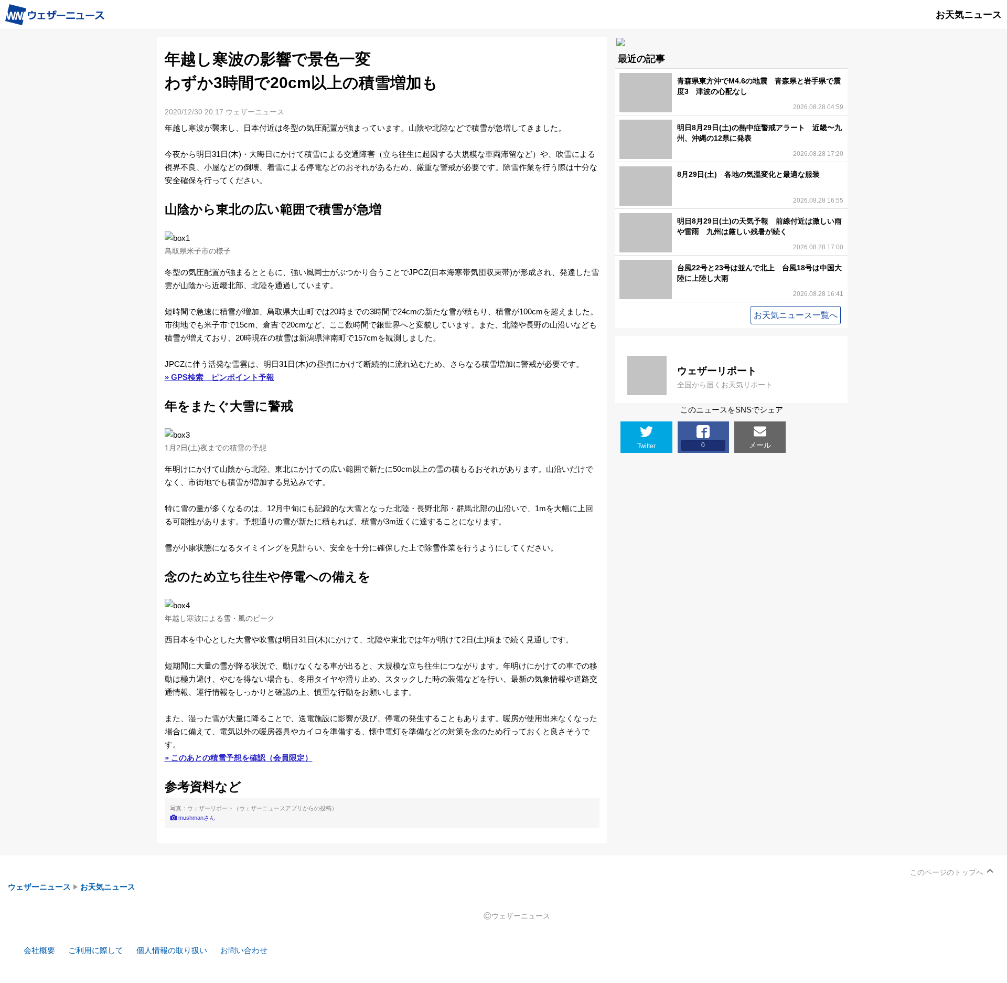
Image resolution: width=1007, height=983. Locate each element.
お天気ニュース (107, 886)
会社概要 (39, 950)
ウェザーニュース (39, 886)
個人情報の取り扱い (171, 950)
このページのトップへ (946, 872)
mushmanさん (196, 818)
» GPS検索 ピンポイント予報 (219, 377)
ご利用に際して (95, 950)
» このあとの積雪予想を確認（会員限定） (239, 757)
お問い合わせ (243, 950)
